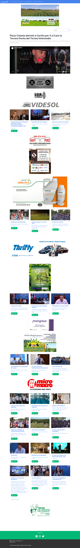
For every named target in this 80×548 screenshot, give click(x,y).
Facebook (30, 1)
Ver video (15, 130)
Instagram (36, 1)
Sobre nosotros (21, 1)
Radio (26, 1)
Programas (15, 1)
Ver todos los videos (15, 499)
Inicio (11, 1)
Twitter (41, 1)
